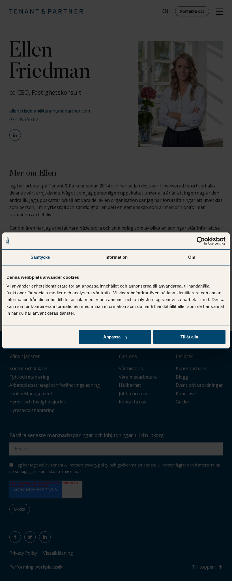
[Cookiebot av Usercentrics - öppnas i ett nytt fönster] (200, 241)
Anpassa (112, 336)
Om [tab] (191, 257)
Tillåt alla (189, 336)
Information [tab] (116, 257)
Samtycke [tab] (40, 257)
